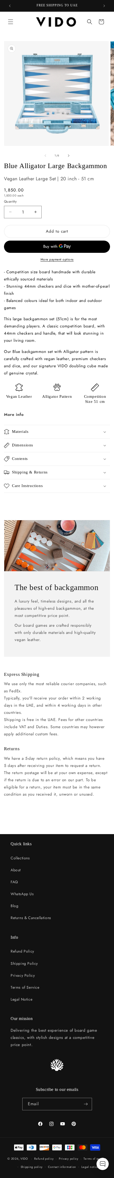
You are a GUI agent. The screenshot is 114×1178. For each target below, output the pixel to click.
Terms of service (95, 1158)
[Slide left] (45, 155)
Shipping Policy (24, 963)
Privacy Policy (23, 975)
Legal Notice (21, 999)
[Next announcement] (104, 6)
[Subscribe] (86, 1104)
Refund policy (44, 1158)
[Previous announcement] (10, 6)
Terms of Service (25, 987)
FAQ (14, 882)
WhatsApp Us (22, 894)
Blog (14, 905)
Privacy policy (68, 1158)
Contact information (62, 1167)
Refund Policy (22, 951)
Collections (20, 858)
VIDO (24, 1158)
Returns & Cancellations (31, 917)
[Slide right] (68, 155)
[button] (10, 22)
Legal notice (90, 1167)
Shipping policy (32, 1167)
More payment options (57, 259)
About (16, 870)
